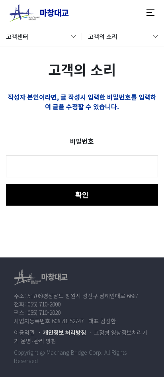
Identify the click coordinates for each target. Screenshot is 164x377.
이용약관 (24, 332)
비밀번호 (82, 141)
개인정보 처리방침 (64, 332)
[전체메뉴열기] (150, 13)
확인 (82, 194)
